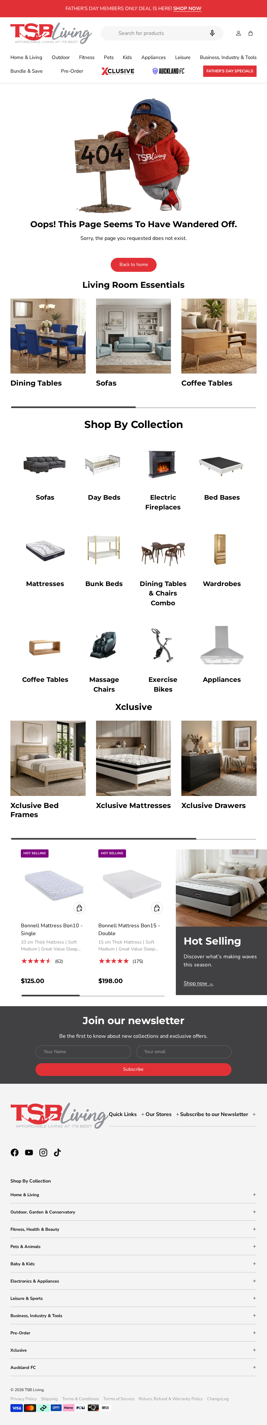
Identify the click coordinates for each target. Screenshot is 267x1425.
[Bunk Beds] (104, 549)
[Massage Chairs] (104, 645)
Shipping (49, 1399)
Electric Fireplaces (163, 502)
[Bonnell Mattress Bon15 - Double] (131, 883)
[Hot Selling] (221, 888)
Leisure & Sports (26, 1298)
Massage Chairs (104, 684)
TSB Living (34, 1389)
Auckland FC (23, 1368)
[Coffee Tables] (45, 645)
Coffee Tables (45, 679)
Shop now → (199, 983)
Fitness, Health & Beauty (34, 1229)
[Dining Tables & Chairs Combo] (163, 549)
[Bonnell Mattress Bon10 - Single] (54, 883)
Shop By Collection (30, 1181)
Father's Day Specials (229, 71)
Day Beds (104, 497)
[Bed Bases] (222, 463)
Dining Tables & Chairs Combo (163, 593)
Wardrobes (222, 584)
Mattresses (45, 584)
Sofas (45, 497)
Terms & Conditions (80, 1399)
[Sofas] (45, 463)
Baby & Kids (22, 1264)
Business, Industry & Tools (36, 1316)
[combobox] (162, 33)
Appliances (222, 679)
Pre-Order (72, 71)
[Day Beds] (104, 463)
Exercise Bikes (162, 684)
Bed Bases (222, 497)
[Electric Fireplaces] (163, 463)
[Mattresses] (45, 549)
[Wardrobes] (222, 549)
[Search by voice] (212, 33)
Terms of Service (118, 1399)
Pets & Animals (25, 1247)
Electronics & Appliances (34, 1281)
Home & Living (24, 1195)
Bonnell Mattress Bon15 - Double (129, 929)
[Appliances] (222, 645)
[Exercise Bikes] (163, 645)
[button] (251, 33)
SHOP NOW (187, 8)
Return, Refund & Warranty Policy (171, 1399)
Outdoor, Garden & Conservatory (42, 1212)
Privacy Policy (23, 1399)
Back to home (133, 264)
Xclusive (18, 1350)
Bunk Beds (104, 584)
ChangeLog (218, 1399)
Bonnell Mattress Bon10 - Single (52, 929)
